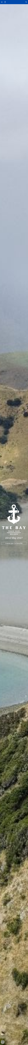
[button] (2, 2)
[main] (14, 538)
